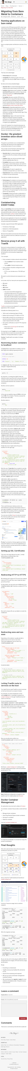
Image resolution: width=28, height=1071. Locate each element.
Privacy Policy (10, 1058)
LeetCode (6, 1051)
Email (2, 999)
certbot (12, 213)
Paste (5, 1045)
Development (13, 6)
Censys (14, 515)
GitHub (2, 1051)
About (14, 1039)
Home (2, 6)
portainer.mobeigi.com (11, 822)
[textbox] (14, 1010)
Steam (17, 1051)
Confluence (11, 1045)
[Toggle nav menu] (14, 2)
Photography (21, 1045)
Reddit (10, 1053)
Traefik (3, 306)
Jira (7, 1045)
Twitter (7, 1053)
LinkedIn (10, 1051)
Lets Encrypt (14, 326)
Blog (7, 6)
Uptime (2, 1045)
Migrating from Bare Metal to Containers (7, 7)
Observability (16, 1045)
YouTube (20, 1051)
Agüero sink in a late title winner (15, 105)
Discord (13, 1051)
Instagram (3, 1053)
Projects (7, 1039)
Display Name (4, 994)
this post (21, 796)
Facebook (25, 1051)
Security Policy (4, 1058)
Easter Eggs (3, 1046)
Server (20, 6)
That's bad (9, 95)
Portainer (23, 806)
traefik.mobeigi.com (6, 879)
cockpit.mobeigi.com (6, 697)
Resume (7, 1046)
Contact (11, 1039)
